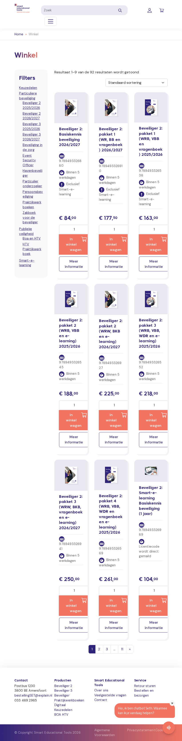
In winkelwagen (74, 244)
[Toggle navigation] (50, 21)
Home (19, 34)
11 (122, 649)
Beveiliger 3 (63, 691)
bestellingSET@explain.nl (33, 695)
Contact (100, 700)
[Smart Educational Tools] (22, 8)
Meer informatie (74, 264)
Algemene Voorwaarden (104, 732)
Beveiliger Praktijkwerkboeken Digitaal (69, 700)
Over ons (101, 690)
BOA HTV (61, 715)
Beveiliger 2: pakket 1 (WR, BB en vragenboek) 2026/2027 (111, 139)
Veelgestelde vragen (110, 695)
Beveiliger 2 (63, 686)
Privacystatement (141, 730)
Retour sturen (145, 686)
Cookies (161, 730)
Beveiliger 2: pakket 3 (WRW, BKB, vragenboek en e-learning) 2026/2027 (71, 512)
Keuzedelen (63, 710)
